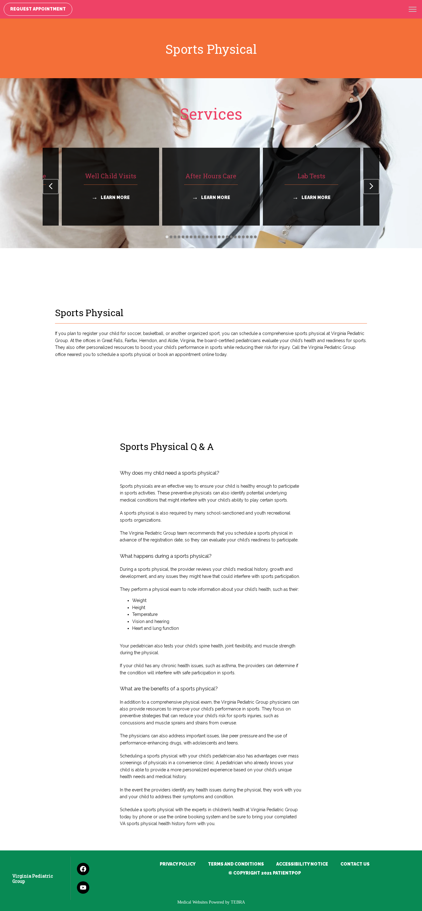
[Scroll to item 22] (251, 236)
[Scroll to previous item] (51, 186)
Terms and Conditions (236, 864)
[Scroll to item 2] (171, 236)
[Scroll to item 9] (199, 236)
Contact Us (354, 864)
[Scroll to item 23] (255, 236)
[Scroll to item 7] (191, 236)
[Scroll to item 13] (215, 236)
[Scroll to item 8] (195, 236)
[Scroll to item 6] (187, 236)
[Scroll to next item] (371, 186)
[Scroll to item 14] (219, 236)
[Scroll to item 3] (175, 236)
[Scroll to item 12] (211, 236)
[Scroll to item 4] (179, 236)
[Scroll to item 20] (243, 236)
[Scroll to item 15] (223, 236)
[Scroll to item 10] (203, 236)
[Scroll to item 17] (231, 236)
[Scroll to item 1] (167, 236)
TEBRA (238, 902)
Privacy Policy (178, 864)
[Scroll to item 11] (207, 236)
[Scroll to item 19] (239, 236)
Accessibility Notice (302, 864)
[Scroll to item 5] (183, 236)
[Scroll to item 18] (235, 236)
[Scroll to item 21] (247, 236)
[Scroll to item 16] (227, 236)
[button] (413, 10)
